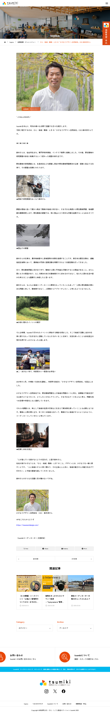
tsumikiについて (52, 704)
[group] (29, 592)
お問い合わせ (66, 704)
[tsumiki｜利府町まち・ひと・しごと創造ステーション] (10, 3)
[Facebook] (63, 691)
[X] (55, 691)
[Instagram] (46, 691)
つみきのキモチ (37, 704)
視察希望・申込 (81, 704)
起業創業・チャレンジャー (31, 109)
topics (26, 704)
